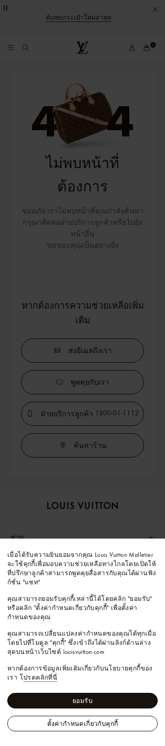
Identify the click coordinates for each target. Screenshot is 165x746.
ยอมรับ (82, 701)
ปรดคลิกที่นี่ (40, 677)
